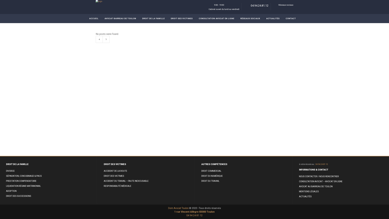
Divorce (10, 171)
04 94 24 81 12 (321, 164)
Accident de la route (115, 171)
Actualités (305, 196)
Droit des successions (18, 196)
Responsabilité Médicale (117, 186)
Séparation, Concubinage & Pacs (24, 176)
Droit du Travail (210, 181)
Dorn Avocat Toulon (178, 208)
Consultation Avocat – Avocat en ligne (321, 181)
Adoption (11, 191)
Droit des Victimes (114, 176)
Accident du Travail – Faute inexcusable (126, 181)
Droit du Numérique (212, 176)
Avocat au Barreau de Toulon (316, 186)
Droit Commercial (211, 171)
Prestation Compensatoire (21, 181)
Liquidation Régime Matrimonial (23, 186)
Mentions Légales (309, 191)
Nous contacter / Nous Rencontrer (319, 176)
